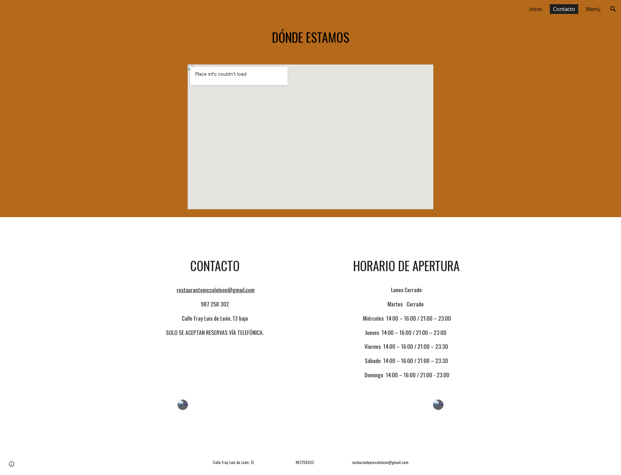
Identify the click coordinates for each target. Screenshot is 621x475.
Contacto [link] (564, 9)
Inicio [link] (535, 9)
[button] (613, 9)
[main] (310, 37)
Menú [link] (593, 9)
